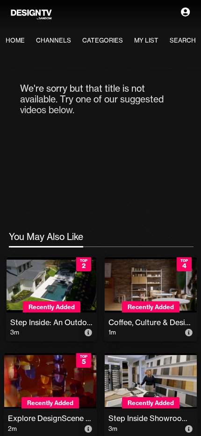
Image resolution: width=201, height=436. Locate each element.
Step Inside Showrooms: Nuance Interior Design (150, 418)
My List (146, 40)
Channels (53, 40)
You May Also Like (46, 236)
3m (14, 332)
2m (12, 428)
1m (112, 332)
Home (15, 40)
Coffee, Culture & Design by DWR (150, 322)
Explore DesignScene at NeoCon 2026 (50, 418)
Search (183, 40)
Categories (102, 40)
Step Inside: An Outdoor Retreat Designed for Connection (51, 322)
